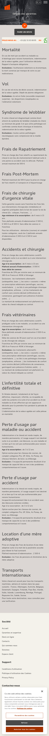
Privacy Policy (8, 678)
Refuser (24, 723)
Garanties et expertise (11, 633)
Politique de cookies (24, 708)
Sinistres (5, 650)
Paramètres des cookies (24, 715)
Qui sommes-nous (9, 645)
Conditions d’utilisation (12, 669)
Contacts (6, 641)
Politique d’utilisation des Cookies (16, 673)
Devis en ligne (8, 637)
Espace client (7, 654)
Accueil (5, 628)
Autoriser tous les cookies (24, 729)
